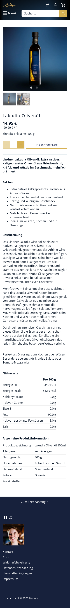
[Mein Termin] (47, 5)
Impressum (10, 579)
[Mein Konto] (55, 5)
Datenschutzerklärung (18, 568)
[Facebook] (5, 517)
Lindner (33, 598)
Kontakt (8, 552)
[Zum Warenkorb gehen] (63, 5)
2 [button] (37, 87)
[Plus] (20, 145)
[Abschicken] (63, 13)
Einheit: (8, 134)
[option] (35, 59)
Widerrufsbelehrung (16, 562)
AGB (5, 557)
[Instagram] (10, 517)
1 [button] (31, 87)
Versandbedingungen (17, 573)
